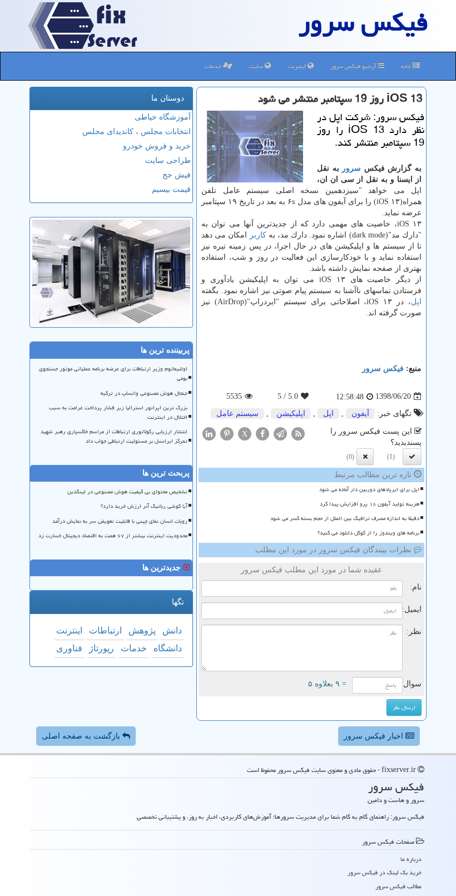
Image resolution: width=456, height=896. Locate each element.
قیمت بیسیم (171, 189)
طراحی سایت (168, 160)
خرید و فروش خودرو (157, 146)
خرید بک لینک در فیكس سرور (385, 872)
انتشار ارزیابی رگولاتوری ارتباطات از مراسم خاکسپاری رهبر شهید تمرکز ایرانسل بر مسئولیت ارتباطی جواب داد (114, 436)
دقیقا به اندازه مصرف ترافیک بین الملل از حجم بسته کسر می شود (344, 518)
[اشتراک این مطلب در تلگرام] (280, 433)
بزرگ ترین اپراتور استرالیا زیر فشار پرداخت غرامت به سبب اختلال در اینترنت (118, 412)
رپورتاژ (101, 648)
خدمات (214, 66)
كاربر (258, 235)
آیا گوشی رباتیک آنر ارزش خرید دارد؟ (144, 506)
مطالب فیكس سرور (398, 886)
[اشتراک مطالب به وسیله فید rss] (298, 433)
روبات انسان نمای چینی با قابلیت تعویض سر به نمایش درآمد (119, 521)
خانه (407, 66)
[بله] (412, 456)
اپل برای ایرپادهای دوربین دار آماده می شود (369, 489)
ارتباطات (105, 630)
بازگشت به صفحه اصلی (82, 736)
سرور (351, 168)
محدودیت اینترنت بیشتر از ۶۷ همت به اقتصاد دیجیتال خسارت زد (112, 535)
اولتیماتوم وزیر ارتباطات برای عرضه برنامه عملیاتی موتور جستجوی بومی (113, 373)
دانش (172, 630)
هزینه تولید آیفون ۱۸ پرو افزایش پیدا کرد (369, 503)
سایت (257, 66)
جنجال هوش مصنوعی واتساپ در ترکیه (144, 393)
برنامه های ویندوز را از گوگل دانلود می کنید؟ (368, 532)
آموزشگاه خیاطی (163, 117)
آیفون (360, 413)
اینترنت (298, 66)
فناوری (69, 648)
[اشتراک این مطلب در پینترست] (227, 433)
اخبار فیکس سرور (374, 736)
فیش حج (176, 175)
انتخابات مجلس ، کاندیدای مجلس (136, 131)
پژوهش (142, 630)
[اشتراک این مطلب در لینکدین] (209, 433)
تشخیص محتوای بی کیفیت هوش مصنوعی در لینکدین (127, 491)
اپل (416, 302)
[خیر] (365, 456)
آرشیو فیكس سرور (354, 66)
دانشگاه (167, 648)
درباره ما (411, 859)
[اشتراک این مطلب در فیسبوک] (262, 433)
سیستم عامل (237, 413)
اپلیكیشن (290, 413)
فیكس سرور (383, 368)
